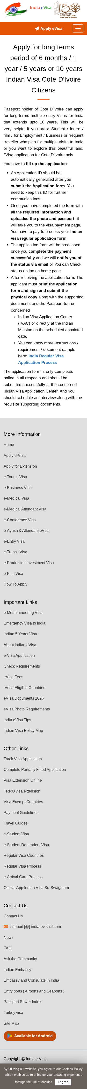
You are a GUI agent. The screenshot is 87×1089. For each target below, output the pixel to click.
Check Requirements (22, 666)
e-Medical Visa (16, 498)
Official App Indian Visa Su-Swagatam (36, 888)
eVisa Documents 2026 (24, 698)
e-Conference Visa (20, 520)
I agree (63, 1082)
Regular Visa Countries (24, 855)
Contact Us (13, 916)
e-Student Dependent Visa (26, 845)
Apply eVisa (51, 28)
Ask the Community (20, 959)
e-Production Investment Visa (29, 563)
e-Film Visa (13, 574)
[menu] (78, 28)
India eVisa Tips (17, 720)
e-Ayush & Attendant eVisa (27, 530)
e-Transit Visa (15, 552)
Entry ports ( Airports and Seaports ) (34, 991)
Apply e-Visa (15, 455)
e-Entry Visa (14, 541)
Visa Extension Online (23, 780)
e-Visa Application (19, 655)
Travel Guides (16, 823)
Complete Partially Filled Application (35, 769)
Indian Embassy (17, 970)
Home (9, 445)
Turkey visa (13, 1013)
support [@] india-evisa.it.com (35, 927)
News (9, 937)
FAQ (7, 948)
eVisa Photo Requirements (27, 709)
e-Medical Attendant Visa (25, 509)
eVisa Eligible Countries (24, 688)
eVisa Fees (13, 677)
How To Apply (15, 584)
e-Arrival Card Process (23, 877)
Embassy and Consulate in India (31, 980)
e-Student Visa (16, 834)
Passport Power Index (22, 1002)
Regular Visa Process (22, 866)
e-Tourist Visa (15, 477)
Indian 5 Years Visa (20, 634)
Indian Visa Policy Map (23, 730)
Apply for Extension (20, 466)
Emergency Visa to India (24, 623)
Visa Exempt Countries (23, 802)
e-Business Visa (18, 488)
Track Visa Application (23, 759)
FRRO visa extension (22, 791)
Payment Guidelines (21, 813)
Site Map (11, 1023)
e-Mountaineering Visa (23, 613)
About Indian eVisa (20, 645)
